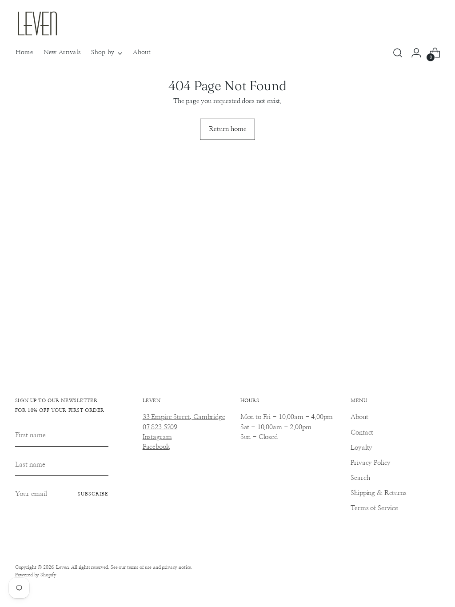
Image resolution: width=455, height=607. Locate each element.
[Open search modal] (398, 53)
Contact (362, 432)
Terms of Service (374, 508)
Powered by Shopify (35, 574)
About (359, 417)
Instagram (157, 437)
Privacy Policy (371, 462)
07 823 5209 (160, 427)
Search (360, 478)
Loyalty (361, 447)
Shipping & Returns (378, 493)
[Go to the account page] (416, 53)
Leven (62, 567)
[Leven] (37, 23)
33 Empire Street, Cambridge (184, 417)
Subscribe (93, 493)
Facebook (156, 446)
